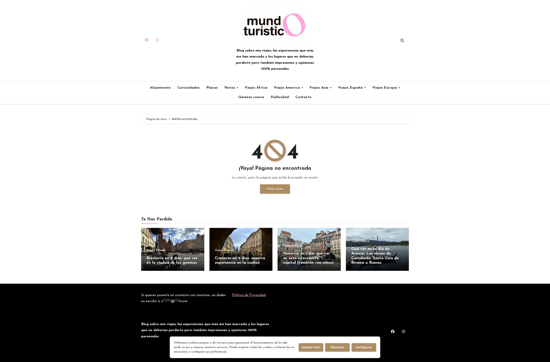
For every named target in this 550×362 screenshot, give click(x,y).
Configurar (364, 347)
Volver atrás (275, 189)
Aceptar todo (311, 347)
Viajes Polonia (156, 250)
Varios (230, 87)
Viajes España (351, 87)
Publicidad (280, 97)
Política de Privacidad (249, 295)
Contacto (303, 97)
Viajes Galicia (360, 241)
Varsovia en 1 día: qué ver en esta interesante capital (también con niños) (308, 258)
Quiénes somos (251, 97)
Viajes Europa (385, 87)
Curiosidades (188, 87)
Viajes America (287, 87)
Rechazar (337, 347)
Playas (212, 87)
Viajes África (256, 87)
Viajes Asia (319, 87)
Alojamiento (160, 87)
